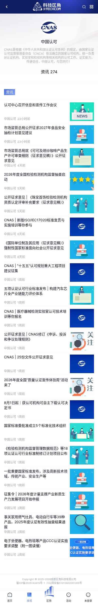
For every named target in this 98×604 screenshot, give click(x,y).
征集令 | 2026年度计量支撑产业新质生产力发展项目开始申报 (34, 496)
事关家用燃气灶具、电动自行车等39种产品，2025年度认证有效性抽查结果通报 (34, 522)
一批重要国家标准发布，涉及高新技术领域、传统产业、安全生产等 (35, 473)
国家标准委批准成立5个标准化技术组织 (35, 425)
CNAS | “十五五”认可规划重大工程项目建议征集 (34, 268)
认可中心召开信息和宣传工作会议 (30, 105)
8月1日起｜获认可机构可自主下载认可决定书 (36, 405)
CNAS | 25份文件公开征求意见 (28, 357)
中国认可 (10, 119)
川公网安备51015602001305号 (64, 582)
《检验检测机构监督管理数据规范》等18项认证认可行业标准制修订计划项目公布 (36, 450)
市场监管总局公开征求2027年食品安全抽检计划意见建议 (34, 130)
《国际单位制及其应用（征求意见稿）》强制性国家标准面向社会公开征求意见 (35, 245)
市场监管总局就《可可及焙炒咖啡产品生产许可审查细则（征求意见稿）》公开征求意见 (35, 155)
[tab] (10, 597)
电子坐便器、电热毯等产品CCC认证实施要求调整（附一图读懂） (36, 543)
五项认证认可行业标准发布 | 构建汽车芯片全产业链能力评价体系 (35, 291)
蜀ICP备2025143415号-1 (30, 582)
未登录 (88, 600)
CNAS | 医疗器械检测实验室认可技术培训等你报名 (35, 313)
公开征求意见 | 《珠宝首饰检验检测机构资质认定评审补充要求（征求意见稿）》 (35, 199)
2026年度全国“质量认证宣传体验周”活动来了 (36, 382)
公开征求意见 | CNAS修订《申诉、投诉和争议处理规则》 (35, 336)
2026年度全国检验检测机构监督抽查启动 (34, 176)
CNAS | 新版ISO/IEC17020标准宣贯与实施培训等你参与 (34, 222)
